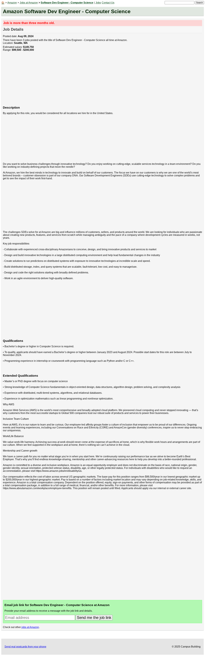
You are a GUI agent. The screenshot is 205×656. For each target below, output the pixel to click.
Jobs (98, 2)
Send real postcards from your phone (25, 646)
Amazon (12, 2)
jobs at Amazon (30, 627)
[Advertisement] (99, 80)
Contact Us (108, 2)
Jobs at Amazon (29, 2)
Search (199, 2)
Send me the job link (94, 617)
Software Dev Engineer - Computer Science (67, 2)
